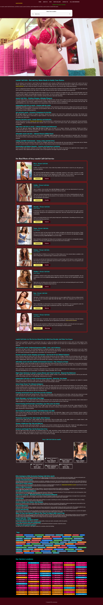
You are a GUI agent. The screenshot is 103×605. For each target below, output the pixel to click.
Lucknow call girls (33, 581)
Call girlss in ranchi (27, 538)
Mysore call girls (22, 585)
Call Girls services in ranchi (38, 545)
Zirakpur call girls (81, 594)
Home (40, 1)
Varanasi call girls (21, 594)
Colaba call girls (69, 569)
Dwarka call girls (69, 571)
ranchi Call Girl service (48, 549)
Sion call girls (21, 592)
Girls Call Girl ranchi (41, 547)
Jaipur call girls (57, 575)
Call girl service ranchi (20, 536)
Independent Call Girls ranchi (21, 547)
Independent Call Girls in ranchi (69, 484)
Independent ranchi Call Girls (76, 540)
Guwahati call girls (81, 573)
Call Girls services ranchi (56, 536)
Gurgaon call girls (69, 573)
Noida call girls (81, 585)
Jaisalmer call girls (81, 575)
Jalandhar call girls (21, 577)
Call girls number (19, 538)
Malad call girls (57, 581)
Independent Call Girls (72, 547)
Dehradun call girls (45, 571)
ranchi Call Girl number (71, 545)
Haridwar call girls (21, 575)
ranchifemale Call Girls (66, 536)
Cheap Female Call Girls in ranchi (33, 542)
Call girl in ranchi (38, 552)
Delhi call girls (57, 571)
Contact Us (65, 1)
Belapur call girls (33, 567)
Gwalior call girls (45, 573)
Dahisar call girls (81, 569)
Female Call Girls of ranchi (28, 549)
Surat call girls (45, 592)
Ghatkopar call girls (81, 571)
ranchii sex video (78, 549)
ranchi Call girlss (63, 542)
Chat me (47, 178)
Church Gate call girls (46, 569)
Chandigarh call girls (81, 567)
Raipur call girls (81, 587)
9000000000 (38, 178)
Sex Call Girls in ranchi (82, 542)
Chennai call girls (21, 569)
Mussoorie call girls (81, 583)
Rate (50, 1)
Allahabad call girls (81, 562)
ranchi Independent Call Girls (47, 540)
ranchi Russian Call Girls (69, 549)
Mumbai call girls (33, 583)
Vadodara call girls (81, 592)
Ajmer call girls (69, 562)
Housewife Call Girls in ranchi (77, 536)
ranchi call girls (45, 562)
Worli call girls (69, 594)
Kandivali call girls (69, 577)
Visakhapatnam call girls (57, 594)
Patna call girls (45, 587)
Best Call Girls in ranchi (47, 552)
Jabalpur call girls (69, 575)
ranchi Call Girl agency (38, 549)
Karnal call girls (22, 579)
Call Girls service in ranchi (51, 547)
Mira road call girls (45, 583)
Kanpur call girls (81, 577)
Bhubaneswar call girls (45, 567)
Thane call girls (57, 592)
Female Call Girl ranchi (72, 542)
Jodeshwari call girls (45, 577)
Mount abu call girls (69, 583)
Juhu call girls (57, 577)
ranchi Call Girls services (57, 538)
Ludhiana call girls (45, 581)
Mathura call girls (69, 581)
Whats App (47, 328)
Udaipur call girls (69, 592)
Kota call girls (81, 579)
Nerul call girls (69, 585)
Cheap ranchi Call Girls (58, 540)
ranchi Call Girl (19, 3)
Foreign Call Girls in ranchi (20, 542)
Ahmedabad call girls (57, 562)
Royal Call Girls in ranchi (36, 540)
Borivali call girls (69, 567)
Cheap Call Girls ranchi (32, 547)
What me (47, 308)
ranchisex (63, 545)
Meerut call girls (81, 581)
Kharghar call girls (45, 579)
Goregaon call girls (21, 573)
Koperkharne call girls (69, 579)
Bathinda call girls (21, 567)
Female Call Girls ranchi (28, 545)
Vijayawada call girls (33, 594)
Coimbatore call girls (57, 569)
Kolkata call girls (34, 579)
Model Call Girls (19, 549)
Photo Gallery (57, 1)
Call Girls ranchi (19, 545)
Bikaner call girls (57, 567)
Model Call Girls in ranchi (47, 538)
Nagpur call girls (34, 585)
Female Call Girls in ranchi (30, 536)
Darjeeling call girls (33, 571)
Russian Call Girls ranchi (36, 121)
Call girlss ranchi (67, 540)
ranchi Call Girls (19, 86)
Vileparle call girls (45, 594)
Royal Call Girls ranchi (44, 542)
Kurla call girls (21, 581)
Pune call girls (69, 587)
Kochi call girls (57, 579)
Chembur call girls (33, 569)
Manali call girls (22, 583)
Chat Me (47, 200)
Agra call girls (33, 562)
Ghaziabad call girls (33, 573)
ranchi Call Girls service (37, 538)
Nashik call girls (46, 585)
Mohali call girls (57, 583)
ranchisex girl (39, 536)
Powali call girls (57, 587)
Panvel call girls (34, 587)
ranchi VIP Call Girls (48, 545)
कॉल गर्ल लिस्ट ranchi (19, 552)
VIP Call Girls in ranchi (82, 547)
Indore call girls (45, 575)
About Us (45, 1)
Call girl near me (57, 545)
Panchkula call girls (21, 587)
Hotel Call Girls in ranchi (54, 542)
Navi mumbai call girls (57, 585)
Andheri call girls (22, 562)
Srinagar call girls (33, 592)
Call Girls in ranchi (47, 536)
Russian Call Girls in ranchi (78, 538)
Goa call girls (57, 573)
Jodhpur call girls (33, 577)
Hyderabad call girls (33, 575)
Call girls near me (19, 540)
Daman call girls (22, 571)
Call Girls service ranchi (68, 538)
